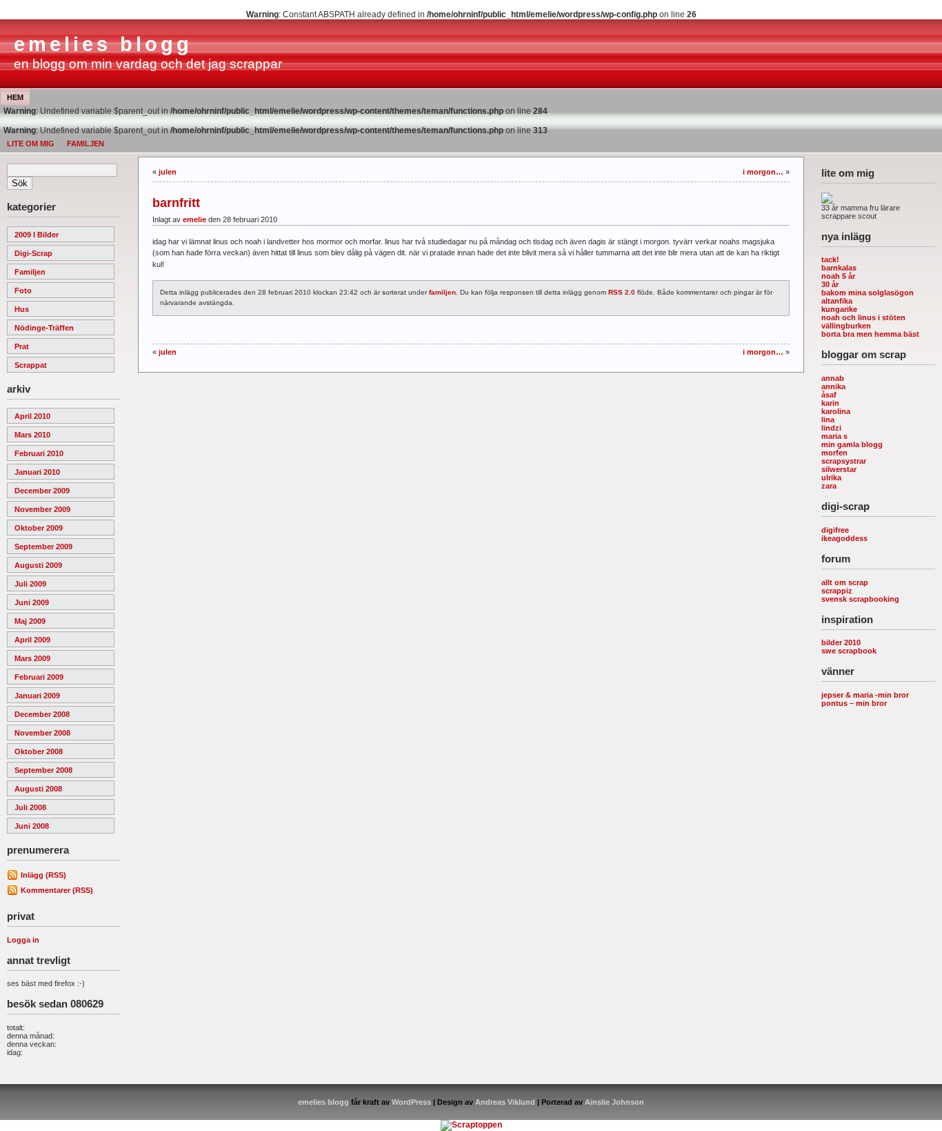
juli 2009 (30, 584)
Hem (15, 97)
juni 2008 (31, 826)
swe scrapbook (848, 651)
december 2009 (42, 490)
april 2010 (32, 416)
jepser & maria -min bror (865, 695)
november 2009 (42, 509)
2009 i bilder (36, 234)
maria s (834, 436)
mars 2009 (32, 658)
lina (827, 419)
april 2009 (32, 640)
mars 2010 (32, 435)
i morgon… (763, 172)
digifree (835, 530)
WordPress (411, 1102)
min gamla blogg (852, 444)
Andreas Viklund (505, 1102)
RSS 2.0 (621, 292)
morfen (834, 453)
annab (832, 378)
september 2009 (43, 546)
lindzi (831, 428)
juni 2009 (31, 602)
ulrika (831, 477)
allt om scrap (844, 582)
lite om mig (30, 143)
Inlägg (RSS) (43, 875)
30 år (830, 284)
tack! (830, 259)
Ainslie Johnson (614, 1102)
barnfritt (176, 203)
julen (168, 172)
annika (833, 386)
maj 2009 (30, 621)
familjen (85, 143)
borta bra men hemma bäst (870, 334)
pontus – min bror (854, 703)
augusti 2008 (38, 789)
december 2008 (42, 714)
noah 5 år (838, 276)
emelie (194, 219)
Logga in (23, 940)
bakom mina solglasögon (867, 292)
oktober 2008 (38, 751)
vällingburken (846, 326)
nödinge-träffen (44, 328)
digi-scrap (33, 253)
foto (23, 290)
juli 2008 (30, 807)
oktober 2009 (38, 528)
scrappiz (836, 591)
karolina (835, 411)
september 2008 (43, 770)
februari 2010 (38, 453)
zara (828, 486)
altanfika (836, 301)
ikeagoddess (844, 538)
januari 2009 (37, 695)
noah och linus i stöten (863, 317)
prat (21, 346)
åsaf (828, 395)
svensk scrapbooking (860, 599)
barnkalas (838, 268)
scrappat (30, 365)
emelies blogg (103, 44)
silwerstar (838, 469)
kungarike (839, 309)
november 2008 (42, 733)
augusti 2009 (38, 565)
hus (21, 309)
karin (830, 403)
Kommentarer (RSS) (57, 890)
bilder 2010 (841, 642)
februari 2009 (38, 677)
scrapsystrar (843, 461)
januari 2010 (37, 472)
